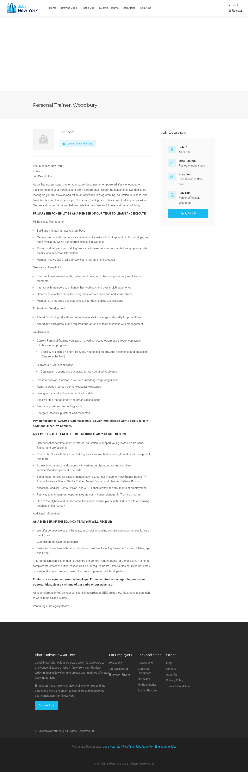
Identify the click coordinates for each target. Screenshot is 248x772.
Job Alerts (129, 7)
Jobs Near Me (111, 746)
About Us (145, 7)
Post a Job (88, 7)
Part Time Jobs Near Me (138, 746)
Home (53, 7)
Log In (235, 5)
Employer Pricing (119, 674)
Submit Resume (109, 7)
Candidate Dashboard (144, 671)
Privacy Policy (174, 680)
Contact (171, 669)
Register (236, 10)
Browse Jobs (69, 7)
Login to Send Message (79, 143)
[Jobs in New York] (22, 10)
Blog (169, 663)
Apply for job (188, 213)
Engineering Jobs (165, 746)
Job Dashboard (118, 669)
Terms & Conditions (178, 686)
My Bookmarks (147, 684)
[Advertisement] (124, 64)
